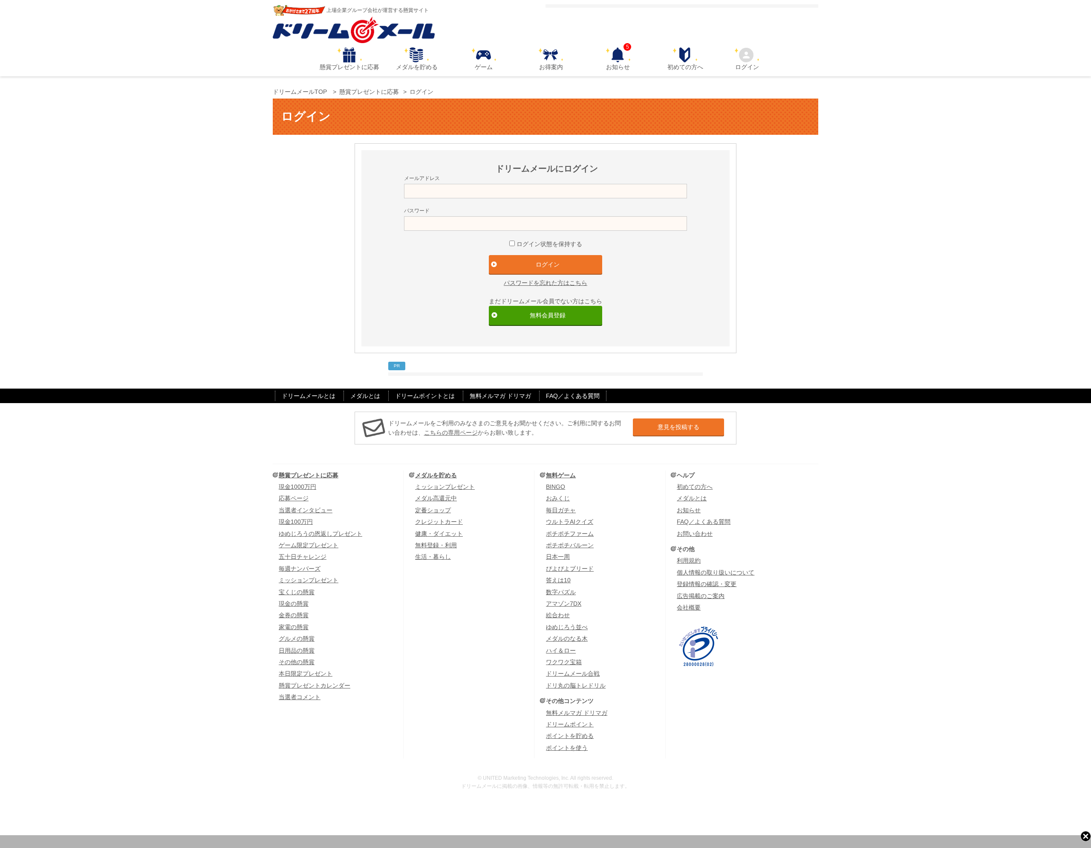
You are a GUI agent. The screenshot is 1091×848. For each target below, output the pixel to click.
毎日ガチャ (561, 510)
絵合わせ (558, 615)
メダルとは (365, 395)
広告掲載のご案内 (700, 595)
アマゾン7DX (563, 603)
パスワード (417, 211)
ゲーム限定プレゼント (308, 545)
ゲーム (484, 67)
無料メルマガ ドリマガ (500, 395)
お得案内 (551, 67)
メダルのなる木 (567, 638)
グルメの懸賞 (297, 638)
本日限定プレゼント (305, 673)
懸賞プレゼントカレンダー (314, 685)
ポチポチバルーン (570, 545)
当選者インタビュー (305, 510)
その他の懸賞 (297, 662)
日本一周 (558, 556)
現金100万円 (296, 521)
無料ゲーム (561, 475)
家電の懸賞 (294, 627)
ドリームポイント (570, 724)
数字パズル (561, 592)
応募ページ (294, 498)
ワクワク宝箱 (564, 662)
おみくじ (558, 498)
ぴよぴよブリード (570, 568)
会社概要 (689, 607)
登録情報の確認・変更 (706, 584)
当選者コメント (299, 697)
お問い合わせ (695, 533)
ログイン (747, 67)
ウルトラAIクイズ (569, 521)
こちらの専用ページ (451, 432)
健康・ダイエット (439, 533)
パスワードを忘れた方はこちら (545, 282)
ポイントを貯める (570, 735)
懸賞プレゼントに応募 (349, 67)
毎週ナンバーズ (299, 568)
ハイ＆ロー (561, 650)
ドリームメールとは (308, 395)
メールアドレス (422, 178)
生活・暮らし (433, 556)
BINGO (555, 486)
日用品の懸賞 (297, 650)
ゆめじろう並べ (567, 627)
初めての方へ (685, 67)
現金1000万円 (297, 486)
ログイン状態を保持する (549, 244)
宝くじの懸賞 (297, 592)
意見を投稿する (678, 427)
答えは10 (558, 580)
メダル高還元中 (436, 498)
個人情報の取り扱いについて (715, 572)
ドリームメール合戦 (573, 673)
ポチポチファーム (570, 533)
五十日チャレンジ (302, 556)
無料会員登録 (548, 315)
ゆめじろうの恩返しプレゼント (320, 533)
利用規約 (689, 560)
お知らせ (618, 58)
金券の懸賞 (294, 615)
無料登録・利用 (436, 545)
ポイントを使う (567, 747)
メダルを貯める (417, 67)
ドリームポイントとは (425, 395)
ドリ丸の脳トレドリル (576, 685)
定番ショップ (433, 510)
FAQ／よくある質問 (573, 395)
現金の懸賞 (294, 603)
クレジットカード (439, 521)
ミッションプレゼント (308, 580)
